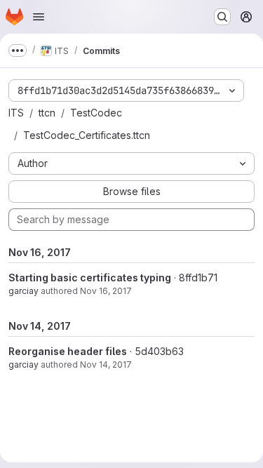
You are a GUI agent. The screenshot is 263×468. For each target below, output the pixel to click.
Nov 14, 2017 (106, 364)
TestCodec (96, 113)
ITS (16, 113)
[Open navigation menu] (38, 17)
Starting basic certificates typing (89, 277)
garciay (23, 291)
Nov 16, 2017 (106, 291)
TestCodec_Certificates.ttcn (86, 135)
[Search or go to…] (222, 16)
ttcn (47, 113)
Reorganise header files (67, 351)
